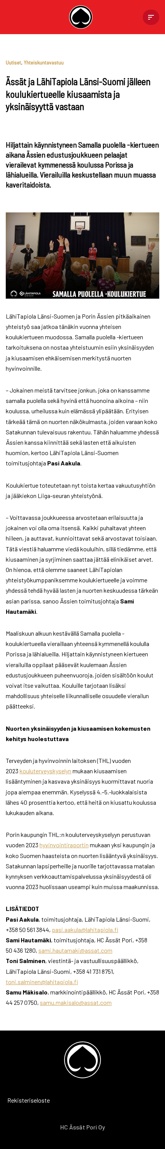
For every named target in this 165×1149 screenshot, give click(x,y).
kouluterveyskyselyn (45, 770)
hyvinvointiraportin (64, 844)
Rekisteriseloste (17, 1100)
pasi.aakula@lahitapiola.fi (85, 929)
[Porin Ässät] (82, 17)
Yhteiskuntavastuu (44, 62)
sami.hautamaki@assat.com (75, 950)
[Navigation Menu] (151, 17)
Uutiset (13, 62)
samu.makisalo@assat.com (76, 1002)
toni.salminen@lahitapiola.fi (42, 981)
